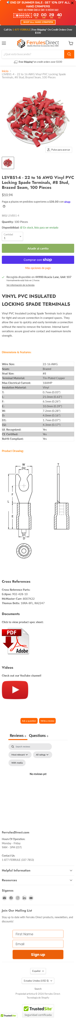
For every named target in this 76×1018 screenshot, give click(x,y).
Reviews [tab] (18, 735)
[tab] (38, 736)
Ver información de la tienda (20, 285)
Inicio (5, 71)
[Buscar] (69, 54)
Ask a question (29, 720)
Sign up (38, 954)
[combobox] (33, 54)
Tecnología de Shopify (38, 997)
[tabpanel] (38, 778)
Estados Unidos (36, 980)
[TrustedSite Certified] (38, 1010)
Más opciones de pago (38, 268)
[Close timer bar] (72, 2)
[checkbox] (17, 763)
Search (38, 988)
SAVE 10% (24, 15)
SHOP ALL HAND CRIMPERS (38, 22)
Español (36, 970)
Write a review (47, 720)
